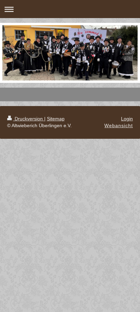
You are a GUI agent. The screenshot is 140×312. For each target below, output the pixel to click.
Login (127, 118)
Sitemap (56, 118)
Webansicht (118, 125)
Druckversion (28, 118)
